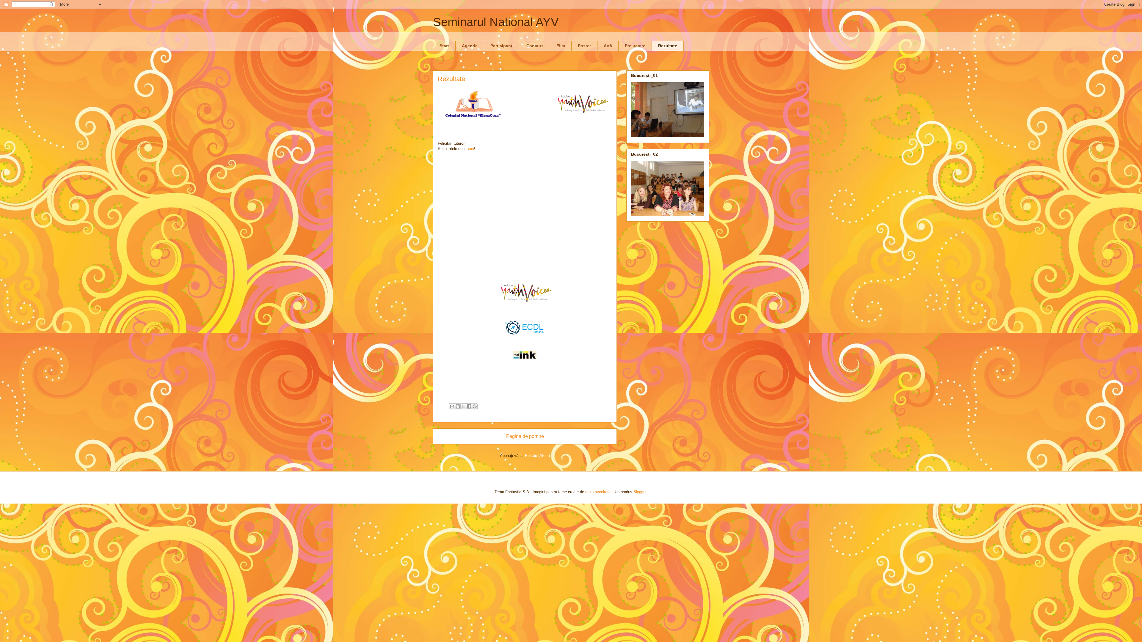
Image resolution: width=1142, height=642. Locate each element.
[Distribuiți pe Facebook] (469, 406)
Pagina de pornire (525, 436)
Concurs (535, 45)
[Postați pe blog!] (458, 406)
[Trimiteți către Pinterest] (475, 406)
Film (560, 45)
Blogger (639, 492)
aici (471, 148)
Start (444, 45)
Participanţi (502, 45)
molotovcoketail (598, 492)
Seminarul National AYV (496, 22)
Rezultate (667, 45)
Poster (584, 45)
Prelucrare (635, 45)
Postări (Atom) (537, 455)
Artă (608, 45)
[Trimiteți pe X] (463, 406)
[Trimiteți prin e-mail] (452, 406)
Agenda (470, 45)
